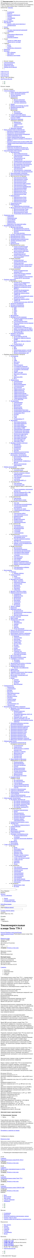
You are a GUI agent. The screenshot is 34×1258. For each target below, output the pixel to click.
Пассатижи (17, 639)
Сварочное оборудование (18, 664)
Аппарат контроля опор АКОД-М (23, 302)
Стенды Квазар (18, 783)
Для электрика (18, 483)
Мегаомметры (14, 315)
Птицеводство (18, 754)
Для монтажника (18, 874)
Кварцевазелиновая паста (14, 146)
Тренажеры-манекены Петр (18, 733)
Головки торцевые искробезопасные (21, 234)
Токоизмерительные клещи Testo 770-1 (11, 1178)
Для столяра (17, 559)
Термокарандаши (12, 218)
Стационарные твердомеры (21, 432)
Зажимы (16, 624)
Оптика (16, 766)
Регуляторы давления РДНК (22, 804)
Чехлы (15, 864)
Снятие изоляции (15, 574)
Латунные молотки (19, 233)
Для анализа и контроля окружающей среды (20, 536)
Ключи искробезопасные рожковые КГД (21, 271)
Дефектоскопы (15, 380)
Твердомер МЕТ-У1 (19, 440)
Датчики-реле (14, 823)
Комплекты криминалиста (21, 561)
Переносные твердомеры (21, 434)
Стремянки (17, 661)
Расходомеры (14, 843)
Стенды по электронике (17, 790)
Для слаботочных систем (21, 514)
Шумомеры (17, 604)
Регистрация (7, 904)
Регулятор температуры (20, 805)
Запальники (14, 829)
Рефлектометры (15, 204)
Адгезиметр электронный (21, 369)
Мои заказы (7, 1198)
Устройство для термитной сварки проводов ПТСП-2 (23, 296)
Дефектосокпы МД (19, 392)
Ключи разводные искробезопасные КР (20, 253)
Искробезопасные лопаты (18, 237)
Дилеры (9, 16)
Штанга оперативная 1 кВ (21, 353)
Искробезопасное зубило (18, 236)
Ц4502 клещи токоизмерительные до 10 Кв (13, 1169)
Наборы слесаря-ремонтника (22, 564)
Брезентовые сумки (19, 885)
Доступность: (4, 943)
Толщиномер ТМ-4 (19, 413)
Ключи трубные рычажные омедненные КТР (21, 256)
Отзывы (9, 19)
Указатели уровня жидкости (22, 825)
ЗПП (15, 308)
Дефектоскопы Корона (20, 396)
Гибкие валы (14, 669)
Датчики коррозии (16, 95)
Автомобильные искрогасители (19, 239)
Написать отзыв (5, 938)
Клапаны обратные (19, 817)
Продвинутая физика (20, 765)
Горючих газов (11, 694)
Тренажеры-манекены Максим (19, 727)
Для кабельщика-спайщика (21, 567)
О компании (10, 12)
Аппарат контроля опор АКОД (22, 285)
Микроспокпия (18, 774)
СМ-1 (15, 375)
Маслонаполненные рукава (18, 657)
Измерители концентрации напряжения (18, 134)
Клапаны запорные (19, 814)
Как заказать (7, 22)
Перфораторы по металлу (18, 666)
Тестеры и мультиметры (17, 305)
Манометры (14, 841)
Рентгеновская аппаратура (21, 456)
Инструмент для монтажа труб (19, 675)
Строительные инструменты (22, 510)
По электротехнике (19, 781)
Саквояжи (17, 861)
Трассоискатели (15, 152)
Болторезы (17, 585)
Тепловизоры (17, 446)
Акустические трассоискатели (22, 162)
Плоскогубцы (18, 640)
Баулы (15, 847)
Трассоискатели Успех (20, 182)
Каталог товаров (8, 21)
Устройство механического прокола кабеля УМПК (21, 290)
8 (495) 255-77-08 (5, 73)
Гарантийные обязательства (15, 34)
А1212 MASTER (18, 399)
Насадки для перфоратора (21, 667)
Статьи (9, 46)
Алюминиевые (18, 113)
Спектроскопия (18, 772)
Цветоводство (18, 757)
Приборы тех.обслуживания (18, 317)
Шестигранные (18, 684)
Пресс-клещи (14, 618)
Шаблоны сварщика (16, 128)
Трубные (16, 682)
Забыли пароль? (9, 907)
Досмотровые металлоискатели (23, 213)
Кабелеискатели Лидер (20, 192)
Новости (9, 13)
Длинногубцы (18, 637)
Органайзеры (17, 850)
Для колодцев (11, 705)
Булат (15, 416)
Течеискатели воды (16, 203)
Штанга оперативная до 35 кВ (22, 351)
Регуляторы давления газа (18, 799)
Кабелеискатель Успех (20, 197)
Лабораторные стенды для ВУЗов (20, 792)
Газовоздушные (11, 699)
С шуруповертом (18, 532)
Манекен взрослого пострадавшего (19, 711)
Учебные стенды (15, 777)
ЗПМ (15, 314)
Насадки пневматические (21, 615)
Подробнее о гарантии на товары (10, 1130)
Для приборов (18, 877)
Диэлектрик (17, 525)
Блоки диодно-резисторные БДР (20, 92)
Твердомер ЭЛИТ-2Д (20, 435)
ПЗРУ (15, 311)
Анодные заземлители (20, 102)
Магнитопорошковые (20, 384)
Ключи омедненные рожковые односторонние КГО (22, 274)
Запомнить (5, 921)
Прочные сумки (18, 853)
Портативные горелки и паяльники (21, 633)
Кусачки (16, 645)
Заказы (6, 898)
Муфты (13, 104)
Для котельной (11, 700)
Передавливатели (19, 813)
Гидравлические (18, 610)
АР (15, 357)
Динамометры (18, 622)
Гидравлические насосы (17, 631)
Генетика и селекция (20, 751)
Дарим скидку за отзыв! (14, 42)
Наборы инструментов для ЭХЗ (19, 105)
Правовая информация (13, 15)
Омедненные (17, 498)
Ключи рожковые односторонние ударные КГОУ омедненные (23, 277)
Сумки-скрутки (18, 859)
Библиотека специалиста (14, 48)
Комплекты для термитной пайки (16, 224)
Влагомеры (17, 600)
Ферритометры (18, 408)
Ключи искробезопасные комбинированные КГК (21, 247)
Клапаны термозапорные (21, 810)
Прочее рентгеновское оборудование (20, 464)
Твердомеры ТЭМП (19, 428)
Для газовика (17, 477)
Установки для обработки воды (19, 834)
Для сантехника (18, 556)
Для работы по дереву (20, 508)
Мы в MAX (10, 54)
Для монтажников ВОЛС (21, 495)
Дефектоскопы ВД (19, 390)
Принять (10, 7)
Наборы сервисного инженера (22, 562)
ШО (15, 347)
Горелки (13, 828)
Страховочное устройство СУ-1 (23, 327)
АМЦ (15, 360)
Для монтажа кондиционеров (22, 550)
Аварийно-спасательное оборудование (21, 672)
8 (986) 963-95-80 (5, 76)
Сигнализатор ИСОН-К (20, 321)
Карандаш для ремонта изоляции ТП (17, 147)
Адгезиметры (14, 356)
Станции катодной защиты (18, 114)
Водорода (10, 691)
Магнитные (17, 405)
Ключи (12, 678)
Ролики (16, 625)
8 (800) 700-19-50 (5, 71)
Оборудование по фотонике (18, 759)
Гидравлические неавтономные (23, 612)
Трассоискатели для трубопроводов (19, 158)
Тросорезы (17, 588)
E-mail (2, 905)
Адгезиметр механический (21, 368)
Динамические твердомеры (21, 431)
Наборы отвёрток (19, 573)
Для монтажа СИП (19, 485)
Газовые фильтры (15, 826)
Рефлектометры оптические (22, 206)
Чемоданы (17, 862)
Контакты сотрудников (13, 55)
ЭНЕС (15, 125)
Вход (5, 1195)
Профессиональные (19, 519)
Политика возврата (12, 37)
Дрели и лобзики (15, 606)
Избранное (7, 1201)
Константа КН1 (18, 377)
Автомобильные (18, 470)
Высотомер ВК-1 (18, 332)
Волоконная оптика (19, 769)
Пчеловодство (18, 756)
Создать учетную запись (7, 910)
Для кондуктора (18, 870)
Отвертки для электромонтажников (20, 651)
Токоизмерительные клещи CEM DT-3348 (12, 1187)
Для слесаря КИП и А (20, 480)
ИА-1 (15, 378)
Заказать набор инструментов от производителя (17, 1219)
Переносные (17, 122)
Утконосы (16, 646)
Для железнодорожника (20, 549)
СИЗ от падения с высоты (18, 673)
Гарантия (6, 1229)
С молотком (17, 529)
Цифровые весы (18, 595)
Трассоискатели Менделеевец (22, 183)
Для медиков (17, 871)
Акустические (18, 387)
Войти (2, 904)
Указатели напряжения (17, 303)
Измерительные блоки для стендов (20, 796)
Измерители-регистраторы (21, 452)
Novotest (16, 363)
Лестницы (17, 660)
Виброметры (17, 597)
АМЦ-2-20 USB (18, 372)
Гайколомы (17, 589)
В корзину (3, 947)
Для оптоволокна (19, 526)
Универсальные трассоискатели (23, 161)
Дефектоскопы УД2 (19, 389)
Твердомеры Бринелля (20, 423)
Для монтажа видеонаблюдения (23, 504)
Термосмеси (10, 216)
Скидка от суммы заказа (14, 40)
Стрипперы (17, 577)
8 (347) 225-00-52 (5, 74)
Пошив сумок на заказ (10, 1217)
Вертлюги (17, 621)
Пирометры (17, 444)
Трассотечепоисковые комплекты (20, 174)
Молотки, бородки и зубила (18, 591)
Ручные (9, 702)
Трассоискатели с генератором (22, 170)
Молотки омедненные (17, 227)
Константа (17, 362)
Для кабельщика (18, 568)
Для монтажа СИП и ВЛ (17, 619)
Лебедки (16, 627)
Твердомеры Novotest (20, 438)
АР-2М (16, 371)
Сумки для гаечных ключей (21, 858)
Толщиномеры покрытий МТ (22, 411)
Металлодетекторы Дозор (21, 209)
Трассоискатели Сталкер (21, 179)
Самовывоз (10, 31)
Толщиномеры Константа (21, 410)
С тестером (17, 531)
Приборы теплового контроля (19, 443)
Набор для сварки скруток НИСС (23, 329)
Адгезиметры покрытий (20, 366)
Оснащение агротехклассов (18, 742)
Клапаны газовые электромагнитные (19, 819)
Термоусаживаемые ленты (14, 135)
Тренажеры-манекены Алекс (19, 730)
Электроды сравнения (17, 119)
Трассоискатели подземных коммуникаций (21, 155)
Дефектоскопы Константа (21, 395)
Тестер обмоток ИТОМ (20, 336)
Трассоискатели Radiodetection (22, 186)
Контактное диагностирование (16, 132)
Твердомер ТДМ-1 (19, 441)
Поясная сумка (18, 852)
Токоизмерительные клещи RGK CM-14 (12, 1160)
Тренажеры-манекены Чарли (19, 736)
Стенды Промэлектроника (21, 784)
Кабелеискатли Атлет (20, 191)
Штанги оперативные (17, 345)
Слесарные (17, 479)
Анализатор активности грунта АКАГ (18, 149)
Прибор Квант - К (19, 344)
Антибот (3, 912)
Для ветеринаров (18, 873)
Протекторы (14, 108)
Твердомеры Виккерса (20, 426)
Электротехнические (20, 522)
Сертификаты (11, 18)
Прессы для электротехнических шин (21, 630)
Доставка (6, 1227)
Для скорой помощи (19, 879)
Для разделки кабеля (19, 513)
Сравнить (3, 967)
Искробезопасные (19, 528)
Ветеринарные (18, 547)
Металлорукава (15, 670)
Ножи (15, 576)
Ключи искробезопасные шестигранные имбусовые (21, 250)
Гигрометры (17, 449)
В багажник (17, 882)
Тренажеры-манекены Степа (19, 732)
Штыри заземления (19, 99)
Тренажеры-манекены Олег (18, 735)
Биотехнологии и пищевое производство (21, 749)
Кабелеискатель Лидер (20, 200)
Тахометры (17, 603)
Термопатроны (11, 222)
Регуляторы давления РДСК (22, 802)
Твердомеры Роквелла (20, 422)
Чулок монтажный (19, 628)
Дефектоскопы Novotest (20, 398)
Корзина (3, 894)
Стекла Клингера (15, 832)
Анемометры (17, 594)
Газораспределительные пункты (20, 822)
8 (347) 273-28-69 (9, 1245)
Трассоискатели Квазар (20, 177)
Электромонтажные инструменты (20, 634)
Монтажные (17, 517)
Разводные (17, 681)
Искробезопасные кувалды (21, 228)
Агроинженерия (18, 745)
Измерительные (18, 516)
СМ (15, 359)
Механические (18, 407)
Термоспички (11, 221)
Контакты (6, 51)
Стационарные (18, 123)
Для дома (16, 502)
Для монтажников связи (20, 494)
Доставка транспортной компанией (17, 30)
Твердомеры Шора (19, 425)
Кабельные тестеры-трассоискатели (19, 167)
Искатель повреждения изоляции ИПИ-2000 (19, 141)
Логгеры (16, 450)
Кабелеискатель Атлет (20, 198)
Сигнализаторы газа (13, 703)
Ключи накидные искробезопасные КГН (20, 260)
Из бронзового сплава (20, 500)
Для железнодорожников (21, 868)
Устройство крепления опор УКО (23, 330)
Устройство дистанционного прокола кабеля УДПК (22, 283)
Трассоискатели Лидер (20, 180)
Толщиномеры (15, 401)
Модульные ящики (16, 655)
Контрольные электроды (17, 831)
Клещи (16, 648)
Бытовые (9, 690)
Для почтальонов (19, 876)
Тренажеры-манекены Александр (20, 726)
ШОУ (15, 348)
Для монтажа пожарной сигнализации (20, 506)
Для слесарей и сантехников (22, 880)
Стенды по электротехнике (18, 789)
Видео (9, 45)
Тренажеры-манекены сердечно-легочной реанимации (20, 723)
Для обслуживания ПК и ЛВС (22, 492)
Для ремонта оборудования (21, 552)
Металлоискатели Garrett (21, 212)
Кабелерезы (17, 586)
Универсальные (18, 520)
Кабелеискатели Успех (20, 189)
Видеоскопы (17, 598)
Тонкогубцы (17, 642)
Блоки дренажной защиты (18, 93)
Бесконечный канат (19, 326)
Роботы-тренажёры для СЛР (22, 718)
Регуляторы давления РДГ (21, 807)
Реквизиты (7, 49)
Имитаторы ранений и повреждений (21, 739)
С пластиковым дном (20, 856)
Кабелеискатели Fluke (20, 194)
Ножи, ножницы (18, 580)
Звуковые (10, 697)
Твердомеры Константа (20, 437)
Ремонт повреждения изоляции (16, 137)
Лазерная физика (18, 762)
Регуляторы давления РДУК (22, 801)
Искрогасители (15, 243)
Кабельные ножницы (20, 582)
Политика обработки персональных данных (16, 1216)
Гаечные (16, 679)
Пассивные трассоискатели (21, 165)
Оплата (6, 27)
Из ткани (16, 886)
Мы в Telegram (11, 52)
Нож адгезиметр (18, 365)
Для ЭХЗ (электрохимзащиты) (22, 541)
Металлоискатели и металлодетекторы (21, 207)
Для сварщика (18, 558)
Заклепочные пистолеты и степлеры (21, 663)
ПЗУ (15, 312)
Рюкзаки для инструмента (21, 855)
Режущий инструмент (17, 579)
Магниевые (17, 111)
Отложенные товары (10, 901)
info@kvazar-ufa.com (6, 79)
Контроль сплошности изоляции (16, 131)
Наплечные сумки (19, 849)
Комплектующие (18, 126)
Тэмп (15, 417)
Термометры (17, 447)
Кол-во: (3, 944)
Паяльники (14, 607)
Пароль (3, 907)
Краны (16, 811)
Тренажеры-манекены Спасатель (20, 738)
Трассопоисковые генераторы (19, 173)
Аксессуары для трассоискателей (23, 171)
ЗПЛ (15, 309)
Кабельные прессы (16, 609)
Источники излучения (20, 775)
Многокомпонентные (13, 693)
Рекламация (10, 36)
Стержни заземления (20, 101)
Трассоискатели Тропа (20, 185)
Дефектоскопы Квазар (20, 393)
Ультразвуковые (18, 381)
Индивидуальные (12, 696)
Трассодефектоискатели (20, 153)
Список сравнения (9, 900)
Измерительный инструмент (19, 592)
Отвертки (13, 242)
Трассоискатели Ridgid (20, 188)
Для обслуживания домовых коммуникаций (22, 473)
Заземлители (14, 96)
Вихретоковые (18, 383)
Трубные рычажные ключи (18, 240)
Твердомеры (14, 420)
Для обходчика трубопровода (22, 476)
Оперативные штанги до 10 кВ (22, 350)
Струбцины (14, 676)
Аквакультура (18, 747)
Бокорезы (16, 636)
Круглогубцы (17, 643)
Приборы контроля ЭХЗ (17, 107)
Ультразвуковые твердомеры (22, 429)
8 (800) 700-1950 (8, 1242)
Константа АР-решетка (20, 374)
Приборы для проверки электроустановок (17, 334)
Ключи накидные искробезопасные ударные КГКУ (23, 263)
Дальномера (17, 601)
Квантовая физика (19, 763)
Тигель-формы (11, 219)
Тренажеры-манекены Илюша (19, 729)
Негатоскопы (17, 458)
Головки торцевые (16, 616)
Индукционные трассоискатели (23, 164)
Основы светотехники (20, 771)
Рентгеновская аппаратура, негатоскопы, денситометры (18, 454)
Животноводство (19, 753)
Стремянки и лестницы (17, 658)
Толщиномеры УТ (19, 419)
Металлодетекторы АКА (21, 210)
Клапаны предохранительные (22, 816)
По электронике (18, 780)
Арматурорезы (18, 583)
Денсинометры (18, 459)
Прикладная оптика (19, 768)
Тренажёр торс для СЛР (20, 717)
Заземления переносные (17, 306)
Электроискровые (19, 386)
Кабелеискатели (15, 195)
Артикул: (3, 940)
